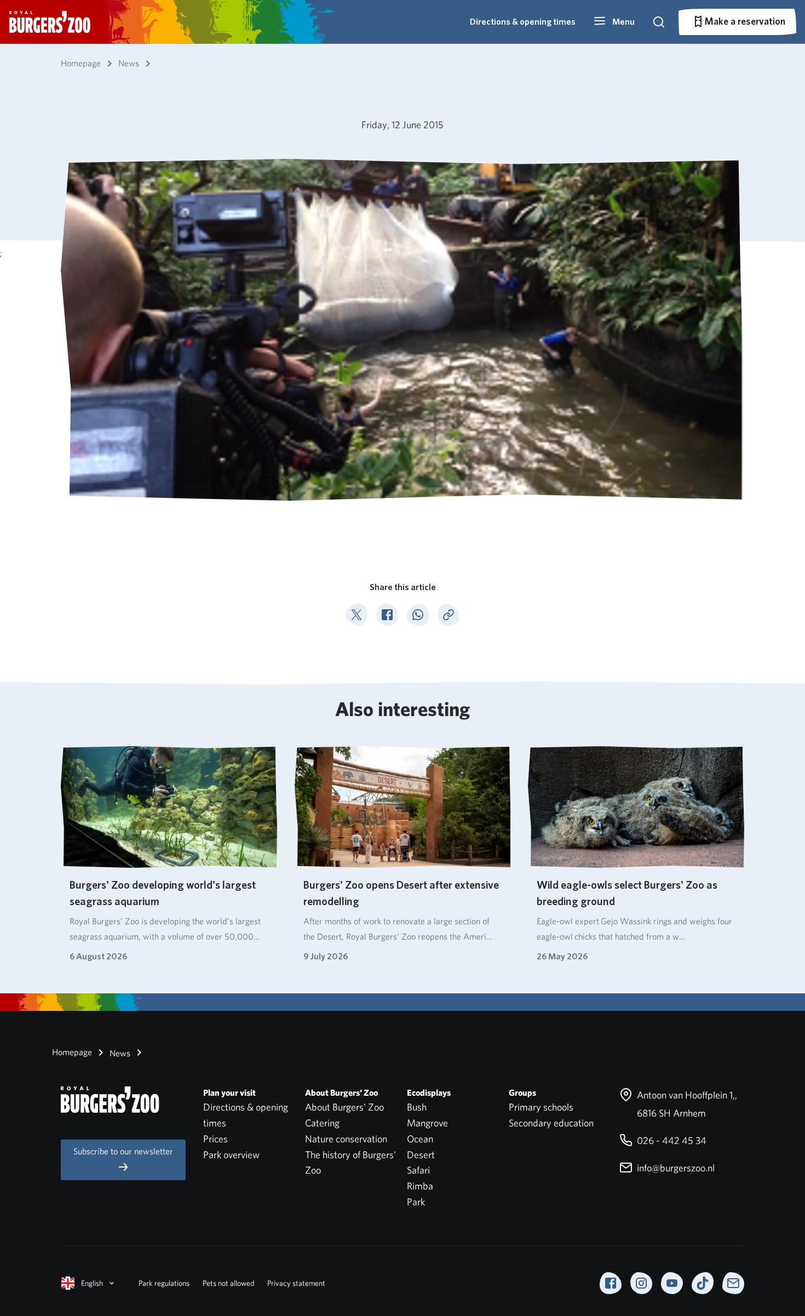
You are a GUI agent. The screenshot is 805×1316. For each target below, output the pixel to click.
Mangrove (427, 1123)
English (92, 1283)
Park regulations (164, 1283)
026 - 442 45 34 (670, 1140)
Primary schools (541, 1107)
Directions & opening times (523, 21)
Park (416, 1201)
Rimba (420, 1186)
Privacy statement (296, 1283)
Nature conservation (346, 1138)
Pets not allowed (228, 1283)
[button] (614, 22)
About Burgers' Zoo (344, 1107)
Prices (215, 1138)
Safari (418, 1170)
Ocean (420, 1138)
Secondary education (551, 1123)
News (118, 1053)
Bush (417, 1107)
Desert (421, 1154)
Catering (322, 1123)
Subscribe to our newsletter (123, 1151)
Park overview (231, 1154)
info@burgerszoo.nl (675, 1167)
